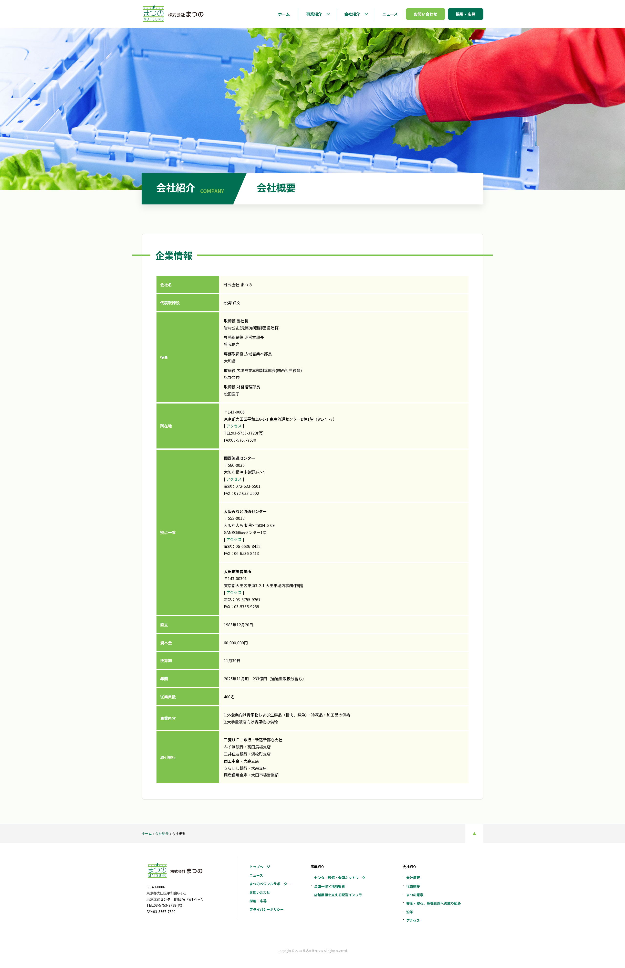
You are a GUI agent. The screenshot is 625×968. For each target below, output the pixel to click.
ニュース (256, 875)
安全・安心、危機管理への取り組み (433, 903)
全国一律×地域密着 (329, 886)
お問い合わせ (260, 892)
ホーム (147, 833)
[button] (328, 14)
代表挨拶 (413, 886)
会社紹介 (162, 833)
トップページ (260, 866)
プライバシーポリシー (267, 909)
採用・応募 (258, 900)
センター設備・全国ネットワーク (339, 877)
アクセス (234, 426)
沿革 (409, 911)
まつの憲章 (414, 894)
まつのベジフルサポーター (270, 883)
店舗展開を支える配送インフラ (338, 894)
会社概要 (413, 877)
